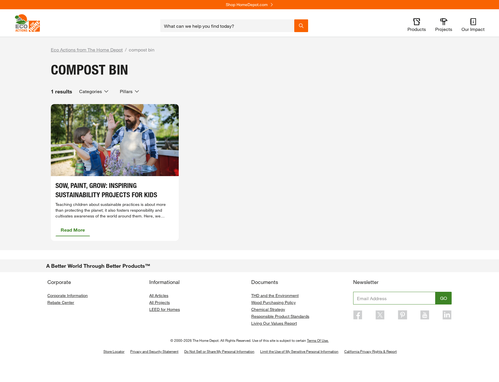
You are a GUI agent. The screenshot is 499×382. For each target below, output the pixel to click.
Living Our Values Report (274, 323)
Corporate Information (67, 295)
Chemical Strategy (268, 309)
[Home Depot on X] (380, 315)
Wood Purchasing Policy (273, 302)
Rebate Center (60, 302)
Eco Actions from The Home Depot (87, 49)
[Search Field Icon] (301, 25)
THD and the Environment (275, 295)
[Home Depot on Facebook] (357, 315)
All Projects (159, 302)
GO (443, 298)
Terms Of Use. (318, 340)
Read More (73, 229)
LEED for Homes (164, 309)
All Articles (158, 295)
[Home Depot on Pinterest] (402, 315)
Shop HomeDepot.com (247, 5)
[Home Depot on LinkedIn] (447, 315)
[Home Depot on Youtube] (424, 315)
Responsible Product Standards (280, 316)
